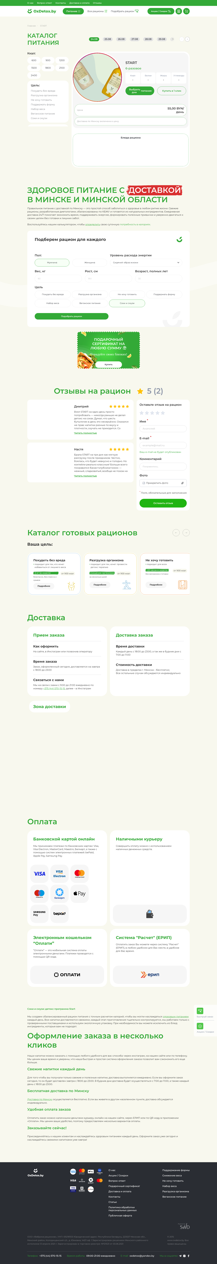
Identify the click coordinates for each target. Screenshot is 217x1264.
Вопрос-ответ (44, 3)
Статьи (112, 1202)
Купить (108, 364)
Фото (144, 475)
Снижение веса (172, 1175)
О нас (30, 3)
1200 (62, 60)
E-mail (145, 437)
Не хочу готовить (41, 100)
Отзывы (97, 3)
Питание (71, 11)
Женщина (89, 262)
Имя (144, 421)
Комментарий (150, 459)
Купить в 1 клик (171, 90)
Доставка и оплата (79, 3)
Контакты (61, 3)
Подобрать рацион (71, 316)
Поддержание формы (176, 1170)
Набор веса (38, 109)
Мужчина (52, 262)
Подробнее (43, 586)
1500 (34, 67)
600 (34, 60)
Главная (31, 26)
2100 (62, 67)
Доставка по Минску (39, 1099)
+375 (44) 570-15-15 (54, 688)
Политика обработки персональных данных (122, 1209)
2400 (34, 75)
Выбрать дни (140, 91)
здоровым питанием (176, 1016)
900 (48, 60)
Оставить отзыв (163, 503)
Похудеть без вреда (43, 90)
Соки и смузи (39, 118)
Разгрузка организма (44, 95)
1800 (48, 67)
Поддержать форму (43, 104)
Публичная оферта (120, 1215)
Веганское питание (43, 113)
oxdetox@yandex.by (142, 1255)
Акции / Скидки (118, 1175)
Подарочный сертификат (124, 1186)
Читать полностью (85, 433)
